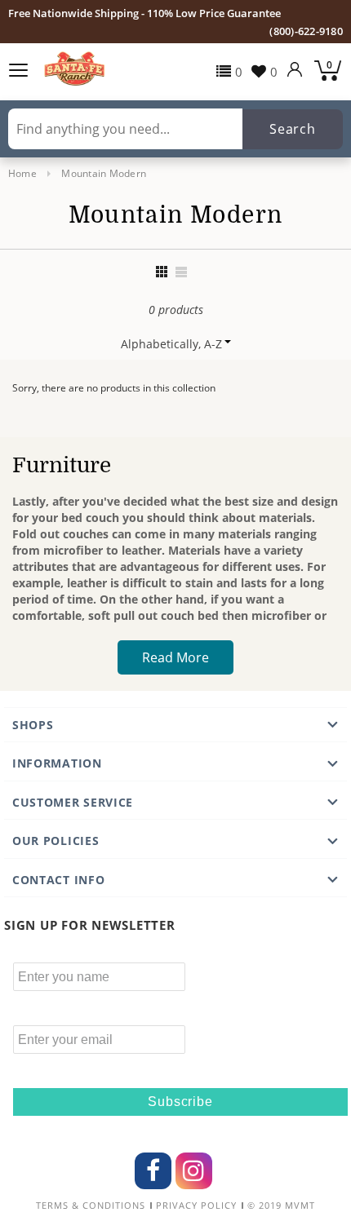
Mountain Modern (103, 173)
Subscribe (180, 1101)
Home (22, 173)
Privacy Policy (196, 1205)
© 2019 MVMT (281, 1205)
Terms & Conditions (90, 1205)
